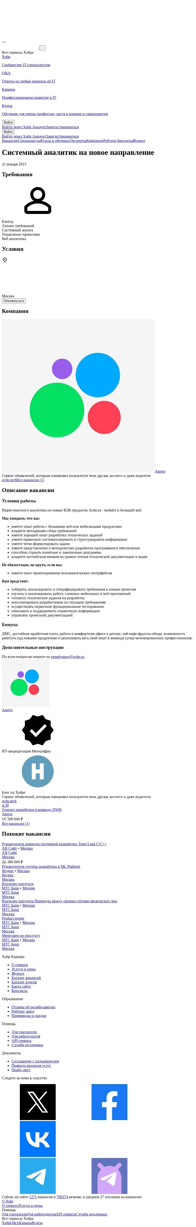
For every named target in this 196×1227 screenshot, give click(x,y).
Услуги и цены (23, 969)
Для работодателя (25, 1036)
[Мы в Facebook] (109, 1119)
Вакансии (10, 141)
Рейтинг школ (22, 1011)
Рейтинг (110, 141)
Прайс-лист (20, 1070)
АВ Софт (9, 848)
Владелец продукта (17, 884)
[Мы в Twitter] (38, 1119)
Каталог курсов (24, 982)
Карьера (25, 1223)
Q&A (14, 1223)
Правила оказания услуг (31, 1065)
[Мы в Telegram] (38, 1193)
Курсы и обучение (55, 141)
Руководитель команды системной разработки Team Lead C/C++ (54, 844)
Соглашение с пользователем (35, 1061)
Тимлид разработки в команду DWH (32, 810)
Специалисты (29, 141)
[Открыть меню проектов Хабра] (4, 42)
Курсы (37, 1223)
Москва (26, 848)
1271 (33, 1197)
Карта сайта (21, 986)
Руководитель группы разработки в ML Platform (41, 866)
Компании (94, 141)
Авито (160, 471)
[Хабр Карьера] (20, 48)
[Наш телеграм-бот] (109, 1193)
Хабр (6, 1223)
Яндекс (8, 871)
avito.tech (9, 480)
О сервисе (19, 965)
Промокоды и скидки (28, 1016)
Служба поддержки (27, 1045)
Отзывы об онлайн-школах (33, 1007)
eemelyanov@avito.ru (67, 657)
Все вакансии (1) (30, 480)
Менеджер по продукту (21, 935)
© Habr (7, 1201)
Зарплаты (124, 141)
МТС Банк (10, 888)
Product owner (13, 918)
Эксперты (78, 141)
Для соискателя (24, 1032)
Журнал (138, 141)
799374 (62, 1197)
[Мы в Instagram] (109, 1156)
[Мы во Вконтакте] (38, 1156)
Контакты (19, 991)
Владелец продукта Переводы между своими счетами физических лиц (59, 901)
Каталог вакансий (26, 978)
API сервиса (21, 1041)
